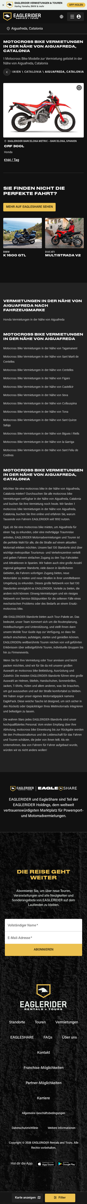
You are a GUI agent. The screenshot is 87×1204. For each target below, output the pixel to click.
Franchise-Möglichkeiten (44, 1068)
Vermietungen (66, 1022)
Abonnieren (43, 949)
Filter (62, 1197)
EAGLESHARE (22, 1038)
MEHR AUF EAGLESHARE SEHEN (29, 207)
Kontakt (43, 1053)
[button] (43, 123)
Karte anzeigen (25, 1197)
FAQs (48, 1038)
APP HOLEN (76, 5)
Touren (40, 1022)
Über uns (69, 1038)
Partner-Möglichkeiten (44, 1083)
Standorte (17, 1022)
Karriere (43, 1098)
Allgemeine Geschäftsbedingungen (43, 1113)
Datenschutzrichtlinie (25, 1128)
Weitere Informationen (61, 1128)
